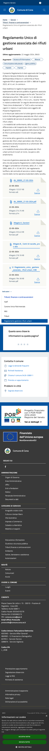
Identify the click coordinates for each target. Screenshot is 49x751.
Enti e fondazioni (11, 488)
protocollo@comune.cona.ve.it (13, 622)
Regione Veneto (9, 2)
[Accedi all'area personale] (40, 3)
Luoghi (7, 587)
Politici (7, 492)
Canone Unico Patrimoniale (14, 306)
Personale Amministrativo (15, 495)
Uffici (7, 484)
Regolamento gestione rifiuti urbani (18, 321)
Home (5, 19)
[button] (24, 747)
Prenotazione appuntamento (16, 668)
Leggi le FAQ (10, 676)
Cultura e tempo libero (14, 514)
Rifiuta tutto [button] (24, 742)
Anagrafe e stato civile (14, 510)
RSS (3, 713)
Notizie (8, 569)
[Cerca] (44, 10)
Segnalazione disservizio (14, 672)
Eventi (7, 590)
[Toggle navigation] (4, 9)
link (3, 732)
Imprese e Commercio (13, 521)
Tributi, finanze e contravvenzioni (16, 22)
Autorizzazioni (10, 558)
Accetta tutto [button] (24, 737)
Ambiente (9, 550)
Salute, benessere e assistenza (17, 554)
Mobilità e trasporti (12, 528)
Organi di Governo (12, 477)
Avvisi (7, 576)
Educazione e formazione (14, 540)
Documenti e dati (11, 499)
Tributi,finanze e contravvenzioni (18, 547)
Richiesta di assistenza (14, 679)
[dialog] (24, 732)
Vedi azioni (6, 291)
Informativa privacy (12, 694)
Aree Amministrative (13, 481)
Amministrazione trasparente (16, 690)
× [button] (46, 716)
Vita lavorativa (11, 517)
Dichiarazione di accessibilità (16, 701)
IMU (5, 311)
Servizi (13, 19)
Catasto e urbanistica (13, 525)
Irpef (6, 301)
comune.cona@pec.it (13, 617)
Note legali (9, 698)
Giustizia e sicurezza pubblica (16, 543)
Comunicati (9, 573)
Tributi (6, 316)
